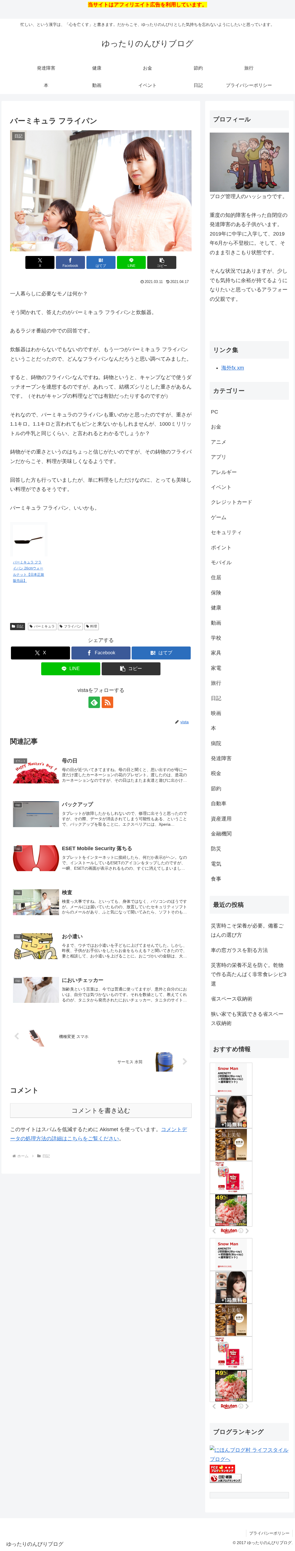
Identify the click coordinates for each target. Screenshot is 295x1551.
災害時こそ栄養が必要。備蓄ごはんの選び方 (247, 930)
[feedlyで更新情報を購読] (94, 702)
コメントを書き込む (101, 1110)
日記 (19, 626)
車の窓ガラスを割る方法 (239, 950)
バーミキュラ (44, 626)
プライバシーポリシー (269, 1533)
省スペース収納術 (231, 999)
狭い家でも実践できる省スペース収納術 (247, 1018)
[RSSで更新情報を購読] (107, 702)
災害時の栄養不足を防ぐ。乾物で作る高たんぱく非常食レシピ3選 (248, 974)
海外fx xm (232, 368)
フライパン (72, 626)
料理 (93, 626)
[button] (161, 262)
